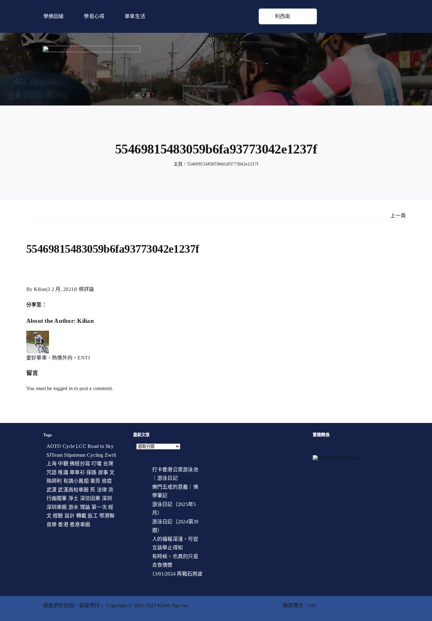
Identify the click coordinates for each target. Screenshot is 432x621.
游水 (73, 507)
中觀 (63, 463)
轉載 (81, 515)
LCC (81, 446)
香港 (63, 524)
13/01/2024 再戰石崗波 (177, 573)
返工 (93, 515)
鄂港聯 (107, 515)
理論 (85, 507)
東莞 (95, 481)
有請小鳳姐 (76, 481)
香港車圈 (80, 524)
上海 (51, 463)
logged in (63, 388)
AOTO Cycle (60, 446)
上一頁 (398, 215)
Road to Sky (101, 446)
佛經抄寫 (80, 463)
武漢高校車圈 (73, 489)
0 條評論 (84, 289)
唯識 (63, 472)
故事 (103, 472)
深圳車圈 (56, 507)
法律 (102, 489)
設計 (70, 515)
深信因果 (90, 498)
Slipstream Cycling (83, 455)
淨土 (73, 498)
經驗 (58, 515)
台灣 (108, 463)
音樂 (51, 524)
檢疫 (107, 481)
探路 (91, 472)
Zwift (110, 455)
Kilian (40, 289)
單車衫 (77, 472)
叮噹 (96, 463)
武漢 (51, 489)
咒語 (51, 472)
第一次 (99, 507)
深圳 (107, 498)
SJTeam (54, 455)
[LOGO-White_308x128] (91, 48)
